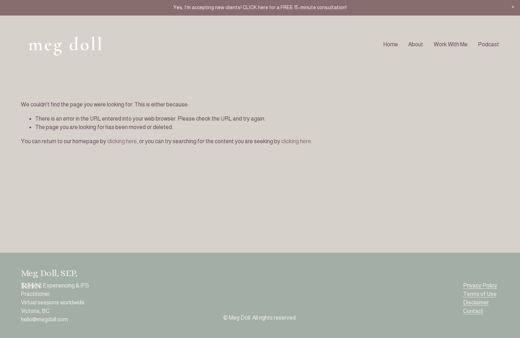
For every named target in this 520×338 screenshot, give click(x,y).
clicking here (122, 141)
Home (390, 44)
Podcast (488, 44)
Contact (473, 311)
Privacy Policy (480, 285)
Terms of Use (480, 294)
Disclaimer (476, 302)
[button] (513, 7)
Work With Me (451, 44)
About (415, 44)
